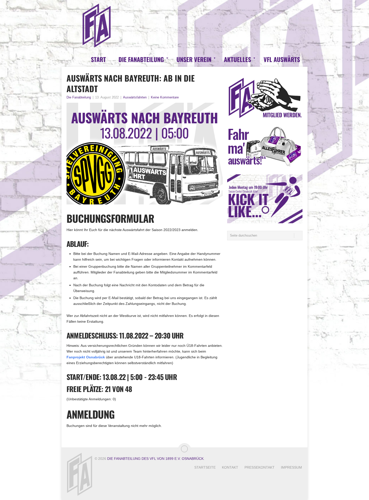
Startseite (205, 467)
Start (98, 59)
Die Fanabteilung (141, 59)
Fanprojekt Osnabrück (86, 357)
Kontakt (230, 467)
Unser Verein (193, 59)
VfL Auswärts (282, 59)
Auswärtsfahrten (135, 97)
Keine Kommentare (165, 97)
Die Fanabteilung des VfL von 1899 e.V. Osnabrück (155, 459)
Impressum (291, 467)
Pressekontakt (259, 467)
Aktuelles (237, 59)
